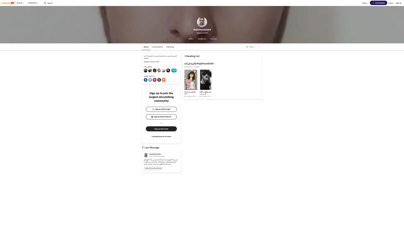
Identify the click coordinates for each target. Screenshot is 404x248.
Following (170, 47)
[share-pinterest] (155, 80)
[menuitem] (250, 47)
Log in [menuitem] (391, 3)
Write (365, 3)
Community (32, 3)
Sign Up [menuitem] (398, 3)
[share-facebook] (146, 80)
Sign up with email (161, 129)
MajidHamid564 (155, 154)
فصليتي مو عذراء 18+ (189, 93)
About (146, 47)
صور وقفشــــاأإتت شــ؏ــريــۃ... (205, 93)
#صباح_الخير (148, 164)
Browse (20, 3)
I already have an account (161, 136)
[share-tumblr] (159, 80)
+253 (174, 70)
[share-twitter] (150, 80)
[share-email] (164, 80)
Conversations (157, 47)
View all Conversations (153, 168)
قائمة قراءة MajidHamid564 (198, 63)
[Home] (8, 3)
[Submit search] (45, 3)
